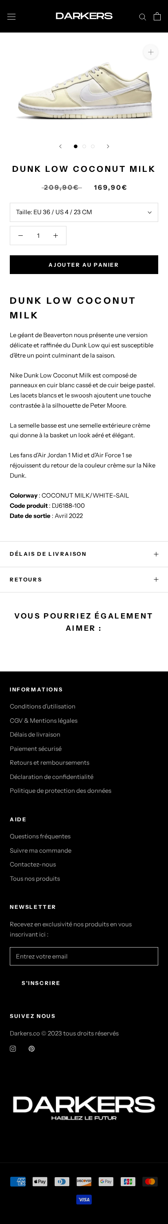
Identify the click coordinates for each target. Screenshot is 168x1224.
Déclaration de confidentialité (51, 777)
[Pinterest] (32, 1048)
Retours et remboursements (49, 762)
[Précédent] (60, 146)
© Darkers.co (84, 1085)
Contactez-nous (33, 864)
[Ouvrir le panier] (157, 16)
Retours (26, 579)
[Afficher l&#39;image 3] (93, 146)
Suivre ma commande (40, 850)
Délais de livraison (35, 734)
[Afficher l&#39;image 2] (84, 146)
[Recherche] (142, 16)
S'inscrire (41, 983)
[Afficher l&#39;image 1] (75, 146)
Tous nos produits (35, 878)
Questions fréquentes (40, 836)
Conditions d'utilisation (42, 706)
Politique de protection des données (60, 790)
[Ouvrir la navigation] (11, 16)
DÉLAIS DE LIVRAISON (48, 554)
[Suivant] (108, 146)
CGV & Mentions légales (43, 720)
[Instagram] (13, 1048)
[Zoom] (151, 51)
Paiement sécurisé (36, 748)
